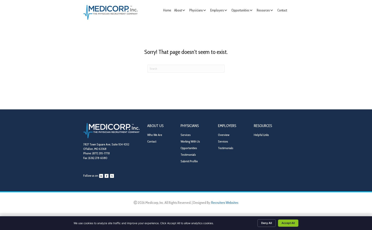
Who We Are (154, 135)
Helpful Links (261, 135)
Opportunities (189, 148)
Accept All (288, 223)
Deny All (266, 223)
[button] (184, 10)
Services (186, 135)
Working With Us (190, 141)
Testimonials (188, 155)
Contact (151, 141)
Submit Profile (189, 161)
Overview (223, 135)
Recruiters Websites (224, 203)
